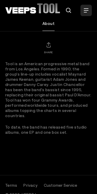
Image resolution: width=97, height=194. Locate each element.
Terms (11, 185)
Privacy (30, 185)
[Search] (68, 10)
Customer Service (60, 185)
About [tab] (48, 23)
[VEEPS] (20, 10)
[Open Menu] (86, 10)
